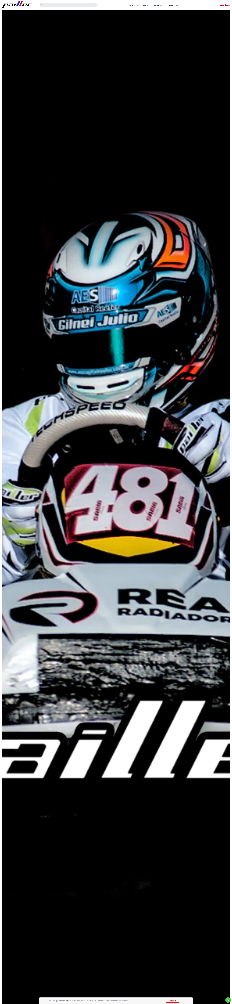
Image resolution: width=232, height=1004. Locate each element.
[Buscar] (94, 5)
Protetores (173, 5)
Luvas (145, 5)
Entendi (172, 1001)
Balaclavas (157, 5)
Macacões (134, 5)
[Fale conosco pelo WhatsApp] (228, 1000)
